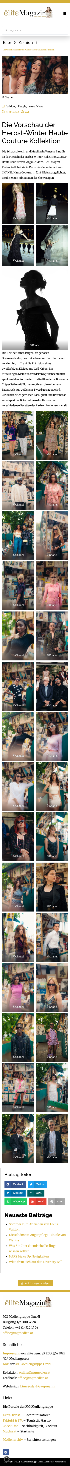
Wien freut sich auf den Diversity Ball (35, 1262)
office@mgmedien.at (18, 1333)
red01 (28, 112)
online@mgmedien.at (34, 1372)
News (39, 106)
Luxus (31, 106)
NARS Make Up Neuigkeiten (29, 1256)
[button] (64, 13)
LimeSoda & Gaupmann (37, 1386)
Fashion (25, 42)
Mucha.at (9, 1431)
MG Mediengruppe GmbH (34, 1364)
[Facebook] (6, 1452)
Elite (7, 42)
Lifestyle (21, 106)
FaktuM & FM (13, 1420)
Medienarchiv (13, 1439)
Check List (10, 1426)
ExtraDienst (11, 1415)
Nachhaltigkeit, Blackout (37, 1426)
